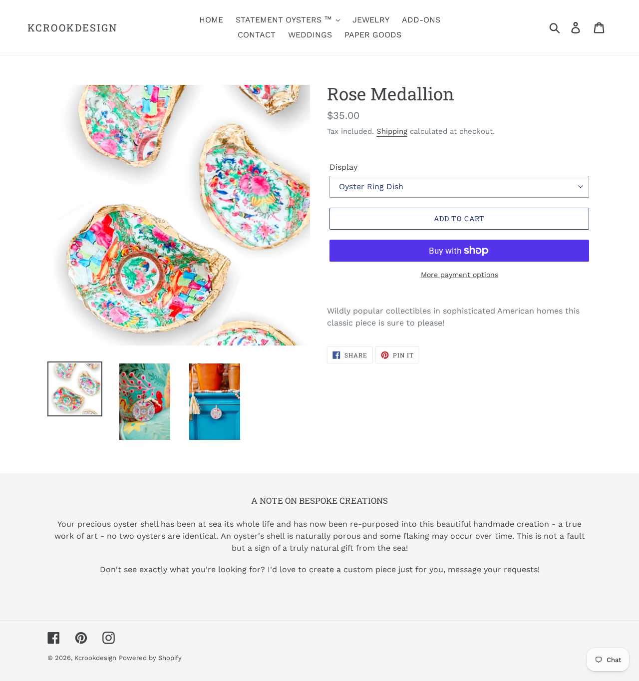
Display (343, 167)
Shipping (391, 131)
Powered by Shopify (150, 658)
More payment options (459, 275)
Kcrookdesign (72, 27)
